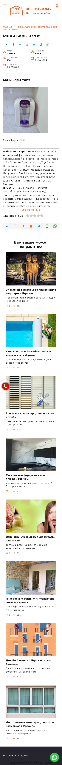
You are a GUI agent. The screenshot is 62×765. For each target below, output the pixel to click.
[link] (54, 760)
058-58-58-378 (31, 209)
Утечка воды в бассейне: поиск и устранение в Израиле (28, 353)
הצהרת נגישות (45, 763)
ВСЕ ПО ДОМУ (39, 9)
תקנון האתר (15, 763)
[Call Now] (5, 386)
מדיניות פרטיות (29, 763)
